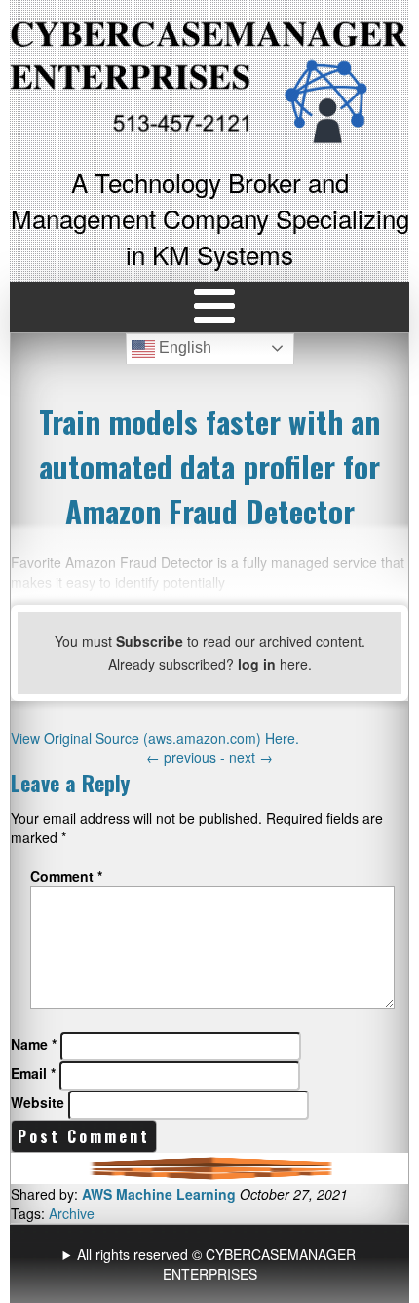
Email (33, 1073)
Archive (72, 1213)
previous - (187, 757)
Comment (66, 876)
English (183, 347)
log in (257, 663)
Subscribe (149, 641)
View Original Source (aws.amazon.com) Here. (155, 737)
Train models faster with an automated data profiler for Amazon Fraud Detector (209, 466)
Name (34, 1044)
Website (37, 1102)
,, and (211, 1264)
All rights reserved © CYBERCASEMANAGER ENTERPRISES (216, 1264)
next (251, 757)
